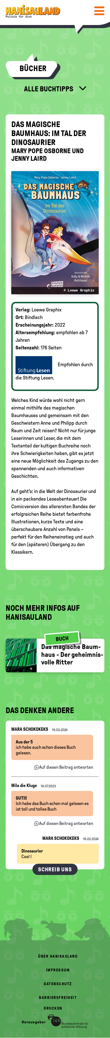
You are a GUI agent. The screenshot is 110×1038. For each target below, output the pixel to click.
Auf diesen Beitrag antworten (66, 767)
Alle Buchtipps (49, 88)
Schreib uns (55, 869)
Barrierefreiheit (58, 998)
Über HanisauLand (58, 956)
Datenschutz (58, 984)
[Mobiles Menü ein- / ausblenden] (99, 11)
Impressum (58, 970)
